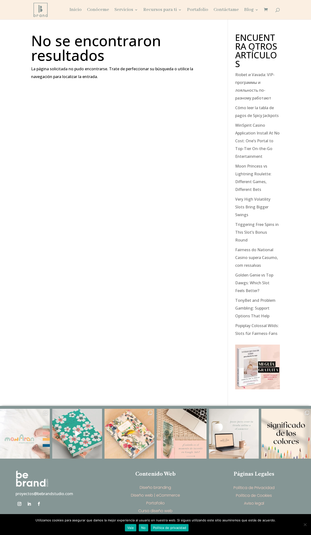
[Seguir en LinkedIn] (29, 504)
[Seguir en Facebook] (39, 504)
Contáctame (226, 10)
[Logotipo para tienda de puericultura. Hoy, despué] (25, 434)
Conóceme (98, 10)
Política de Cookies (254, 495)
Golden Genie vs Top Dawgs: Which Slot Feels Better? (254, 282)
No (143, 528)
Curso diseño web (155, 511)
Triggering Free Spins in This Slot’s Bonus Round (257, 232)
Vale (130, 528)
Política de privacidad (169, 528)
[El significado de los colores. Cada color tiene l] (286, 434)
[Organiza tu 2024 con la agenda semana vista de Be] (77, 434)
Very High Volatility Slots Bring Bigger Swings (252, 206)
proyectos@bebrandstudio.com (44, 493)
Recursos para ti (160, 10)
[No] (304, 524)
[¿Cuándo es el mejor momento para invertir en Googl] (182, 434)
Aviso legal (254, 503)
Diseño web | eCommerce (155, 495)
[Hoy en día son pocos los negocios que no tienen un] (234, 434)
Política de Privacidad (254, 487)
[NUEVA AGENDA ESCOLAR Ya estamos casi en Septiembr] (129, 434)
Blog (249, 10)
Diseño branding (155, 487)
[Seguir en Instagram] (19, 504)
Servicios (123, 10)
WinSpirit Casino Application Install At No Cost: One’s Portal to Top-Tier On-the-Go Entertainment (257, 141)
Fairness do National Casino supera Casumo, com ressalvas (256, 257)
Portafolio (197, 10)
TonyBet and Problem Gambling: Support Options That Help (255, 308)
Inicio (75, 10)
